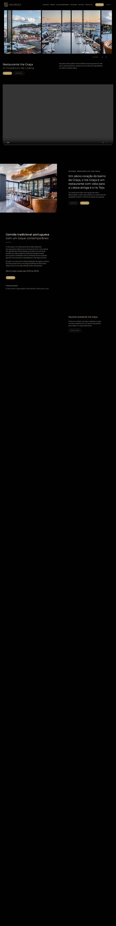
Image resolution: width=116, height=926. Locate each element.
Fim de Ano (73, 4)
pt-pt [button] (108, 4)
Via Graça (46, 4)
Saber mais (73, 203)
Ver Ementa (19, 73)
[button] (3, 923)
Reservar (11, 277)
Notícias (81, 4)
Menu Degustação (18, 288)
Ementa (52, 4)
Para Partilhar (31, 288)
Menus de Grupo (43, 288)
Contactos (89, 4)
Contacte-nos (74, 330)
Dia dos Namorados (62, 4)
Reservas (99, 4)
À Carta (8, 288)
